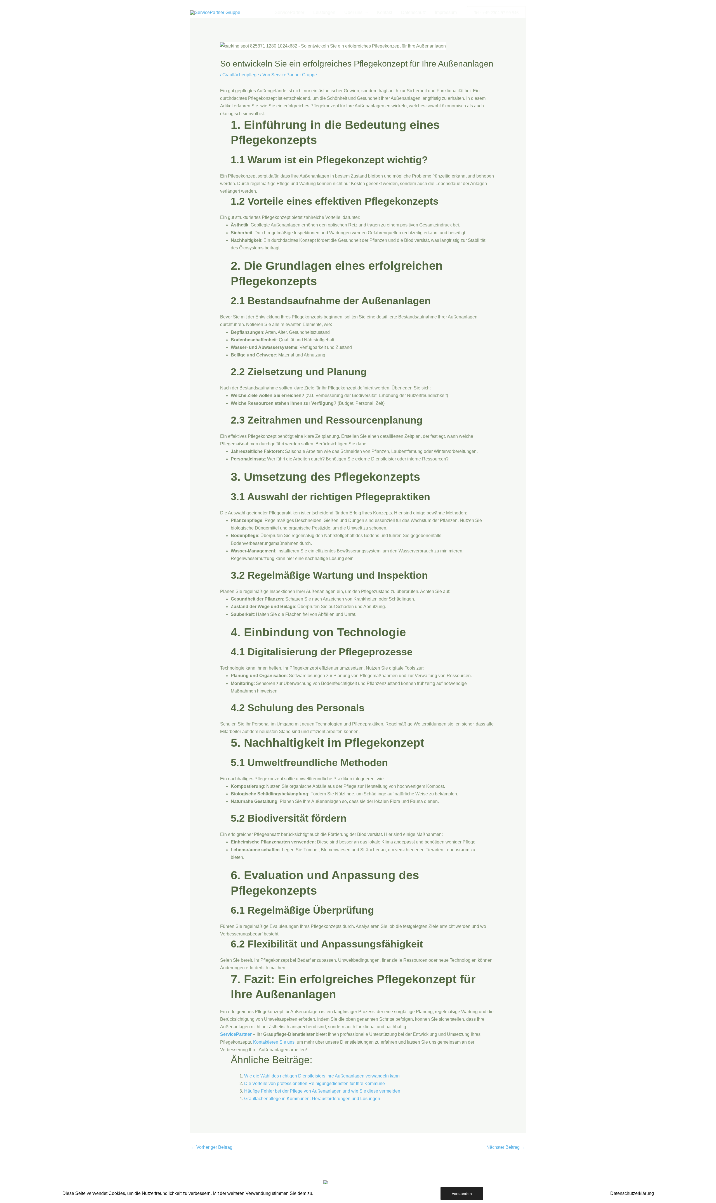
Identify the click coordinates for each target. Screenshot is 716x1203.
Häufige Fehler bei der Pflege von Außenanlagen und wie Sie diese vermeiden (322, 1091)
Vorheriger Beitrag (211, 1147)
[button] (365, 12)
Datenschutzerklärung (632, 1193)
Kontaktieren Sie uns (274, 1042)
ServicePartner (289, 12)
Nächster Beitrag (505, 1147)
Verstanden (462, 1193)
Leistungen (324, 12)
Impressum (446, 12)
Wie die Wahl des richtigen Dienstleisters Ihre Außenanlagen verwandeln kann (322, 1076)
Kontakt (384, 12)
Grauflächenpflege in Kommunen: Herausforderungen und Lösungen (312, 1098)
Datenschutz (413, 12)
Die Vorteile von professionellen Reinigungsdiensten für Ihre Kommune (314, 1083)
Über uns (353, 12)
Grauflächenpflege (240, 74)
